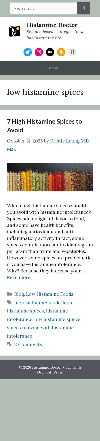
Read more (18, 277)
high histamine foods (37, 302)
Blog (19, 294)
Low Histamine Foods (49, 294)
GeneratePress (50, 372)
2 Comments (28, 344)
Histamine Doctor (52, 25)
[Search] (83, 8)
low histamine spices (57, 319)
